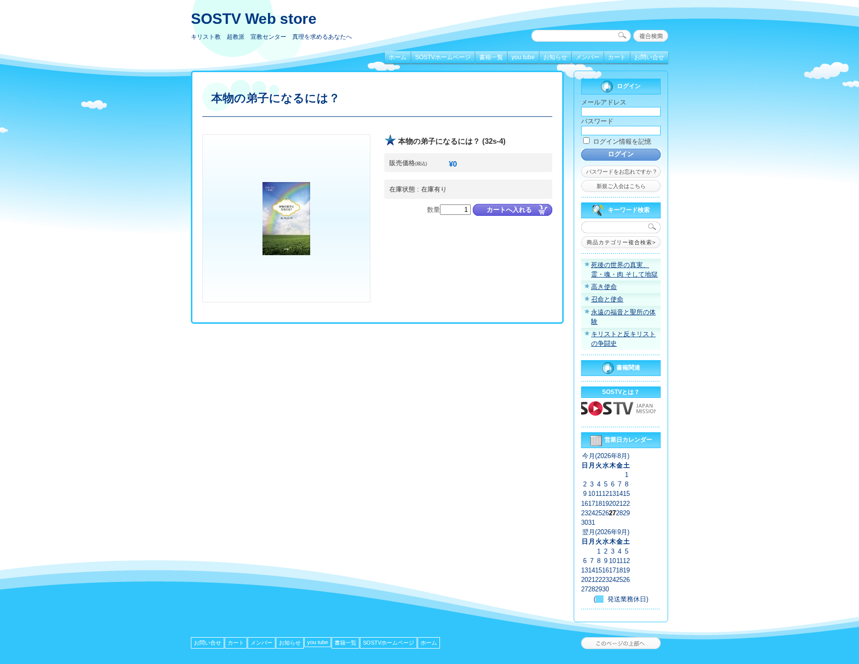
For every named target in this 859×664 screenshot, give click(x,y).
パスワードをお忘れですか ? (621, 172)
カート (617, 57)
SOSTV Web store (254, 18)
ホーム (398, 57)
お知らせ (555, 57)
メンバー (588, 57)
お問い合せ (649, 57)
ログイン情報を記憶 (621, 141)
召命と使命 (607, 299)
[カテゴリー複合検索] (650, 36)
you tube (523, 57)
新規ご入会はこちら (621, 186)
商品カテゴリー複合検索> (621, 242)
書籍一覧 (491, 57)
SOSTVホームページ (443, 57)
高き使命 (604, 286)
